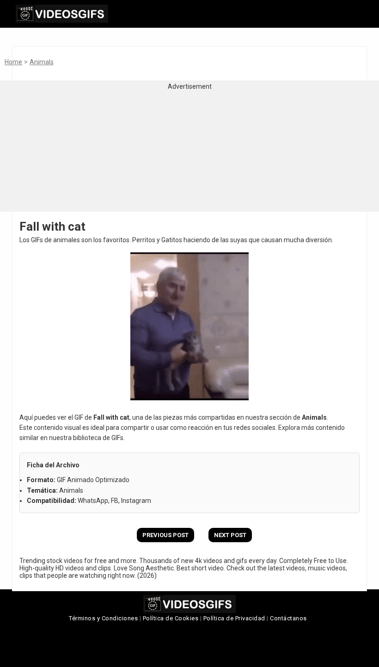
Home (13, 62)
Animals (42, 62)
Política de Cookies (171, 618)
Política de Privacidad (234, 618)
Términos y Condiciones (103, 618)
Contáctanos (288, 618)
